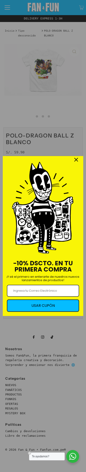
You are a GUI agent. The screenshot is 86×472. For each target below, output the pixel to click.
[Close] (76, 159)
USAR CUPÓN (43, 305)
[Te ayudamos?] (72, 456)
